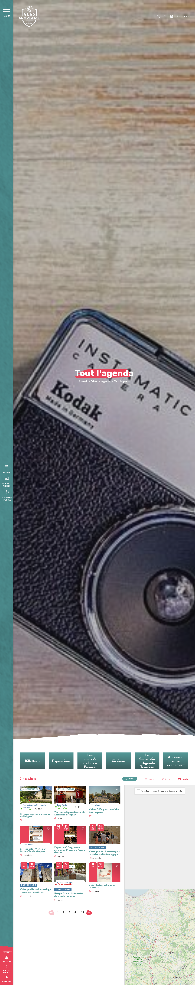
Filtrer (131, 778)
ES (185, 26)
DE (185, 22)
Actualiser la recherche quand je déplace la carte (161, 790)
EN (185, 19)
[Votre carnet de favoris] (165, 17)
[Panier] (171, 17)
